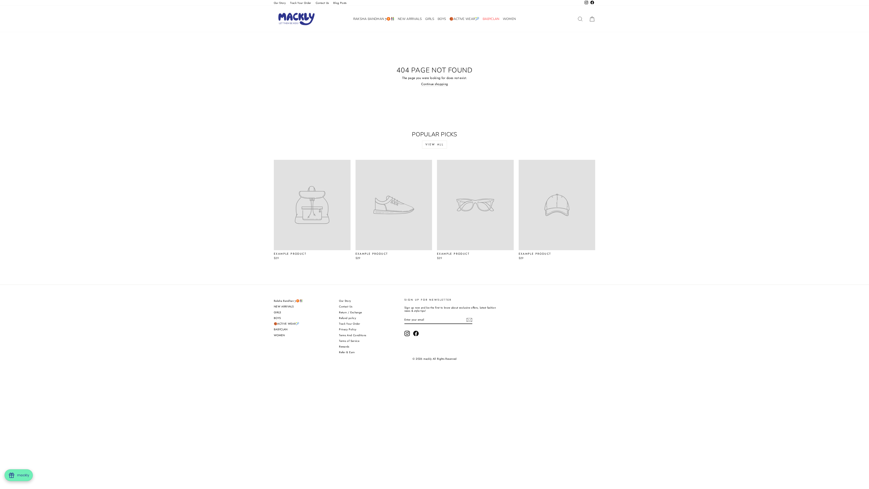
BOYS (442, 19)
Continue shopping (434, 84)
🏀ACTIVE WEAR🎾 (464, 19)
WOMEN (509, 19)
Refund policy (347, 318)
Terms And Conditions (352, 335)
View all (434, 144)
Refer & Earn (347, 352)
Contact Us (322, 3)
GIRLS (429, 19)
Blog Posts (340, 3)
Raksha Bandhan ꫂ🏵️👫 (373, 19)
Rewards (344, 346)
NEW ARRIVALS (410, 19)
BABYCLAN (491, 19)
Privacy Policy (347, 329)
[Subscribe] (469, 320)
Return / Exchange (350, 312)
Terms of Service (349, 341)
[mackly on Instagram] (407, 333)
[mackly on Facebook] (416, 333)
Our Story (280, 3)
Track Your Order (300, 3)
